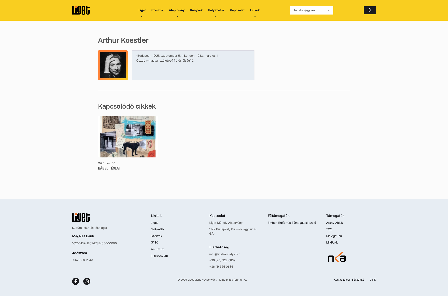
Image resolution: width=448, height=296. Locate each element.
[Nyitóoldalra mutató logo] (94, 217)
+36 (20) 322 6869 (222, 260)
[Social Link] (75, 281)
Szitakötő (157, 229)
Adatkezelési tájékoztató (349, 279)
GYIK (154, 242)
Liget (154, 222)
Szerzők (156, 236)
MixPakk (332, 242)
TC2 (329, 229)
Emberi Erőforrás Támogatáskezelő (292, 222)
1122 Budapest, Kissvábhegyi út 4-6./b (233, 231)
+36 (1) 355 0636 (221, 266)
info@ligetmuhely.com (224, 254)
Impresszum (159, 255)
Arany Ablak (334, 222)
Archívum (157, 249)
